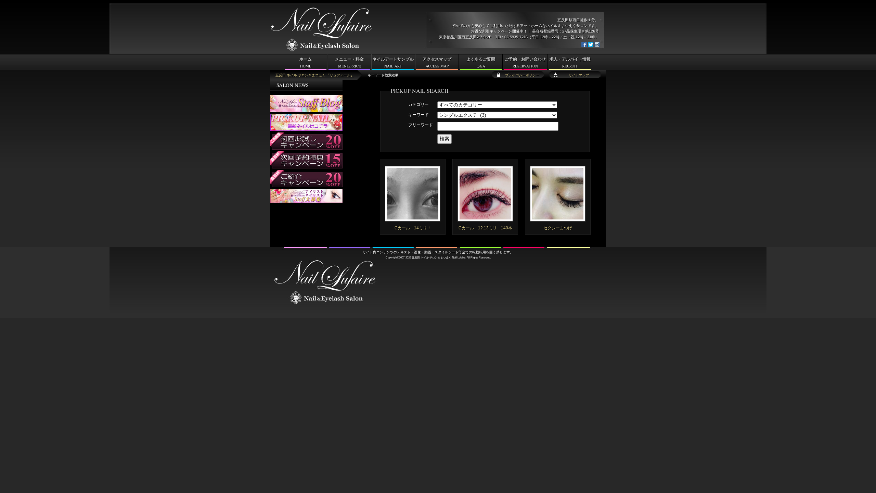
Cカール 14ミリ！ (413, 228)
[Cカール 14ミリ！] (412, 218)
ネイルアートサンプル (393, 62)
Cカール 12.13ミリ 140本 (485, 228)
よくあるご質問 (480, 62)
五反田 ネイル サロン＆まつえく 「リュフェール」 (314, 75)
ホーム (305, 62)
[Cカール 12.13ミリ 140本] (485, 218)
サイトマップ (579, 75)
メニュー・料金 (349, 62)
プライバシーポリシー (522, 75)
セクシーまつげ (557, 228)
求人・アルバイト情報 (570, 62)
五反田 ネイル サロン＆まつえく (431, 257)
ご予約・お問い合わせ (525, 62)
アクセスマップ (437, 62)
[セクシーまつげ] (557, 218)
